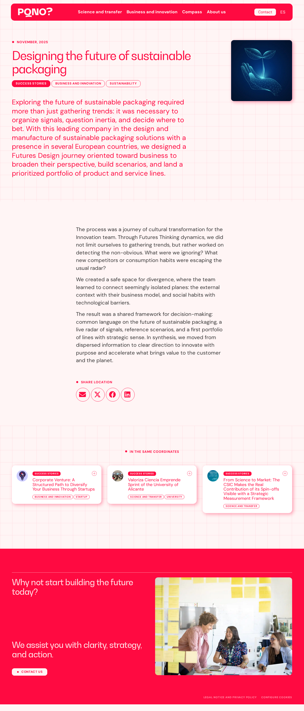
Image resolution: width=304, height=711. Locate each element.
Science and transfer (100, 12)
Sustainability (123, 83)
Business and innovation (152, 12)
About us (216, 12)
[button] (83, 395)
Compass (192, 12)
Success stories (31, 83)
